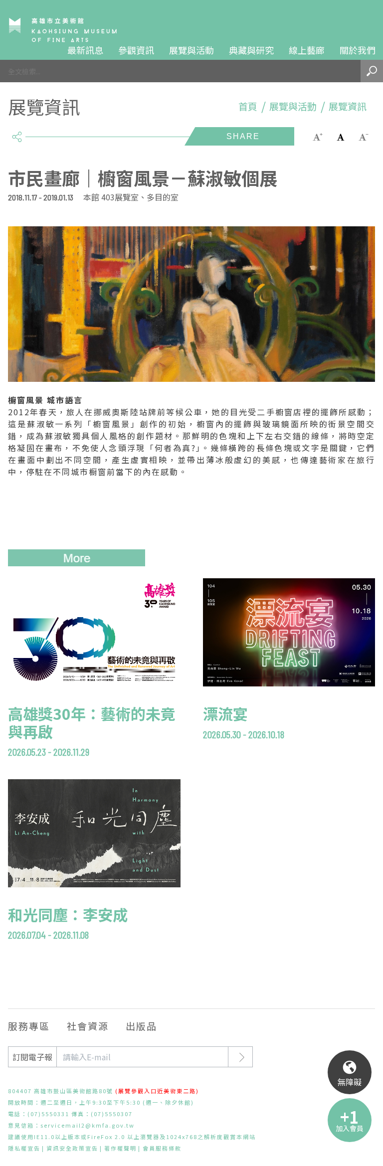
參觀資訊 (136, 49)
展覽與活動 (191, 49)
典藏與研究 (251, 49)
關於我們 (358, 49)
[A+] (317, 136)
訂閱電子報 (32, 1057)
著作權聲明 (120, 1148)
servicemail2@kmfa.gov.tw (87, 1125)
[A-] (363, 136)
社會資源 (88, 1025)
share (16, 133)
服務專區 (29, 1025)
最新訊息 (85, 49)
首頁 (247, 106)
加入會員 (350, 1128)
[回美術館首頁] (63, 29)
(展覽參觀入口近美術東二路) (157, 1091)
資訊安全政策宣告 (72, 1148)
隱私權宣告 (24, 1148)
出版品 (141, 1025)
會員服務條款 (162, 1148)
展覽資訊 (348, 106)
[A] (340, 136)
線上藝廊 (307, 49)
